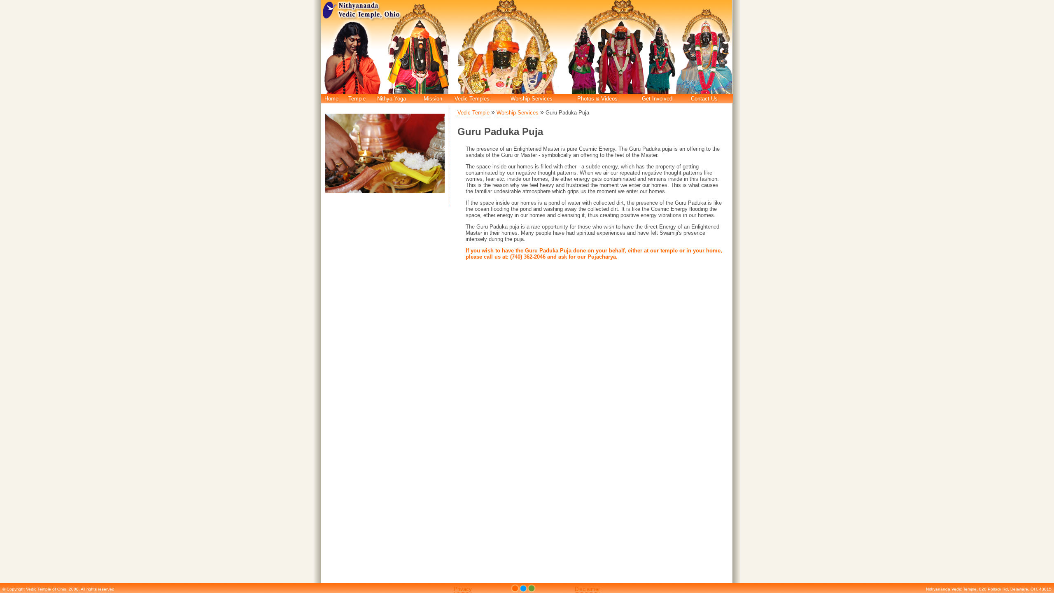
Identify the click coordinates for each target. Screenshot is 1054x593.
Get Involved (657, 99)
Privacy (463, 589)
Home (331, 99)
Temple (357, 99)
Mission (433, 99)
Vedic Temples (472, 99)
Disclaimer (587, 589)
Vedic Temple (473, 113)
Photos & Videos (597, 99)
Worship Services (532, 99)
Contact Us (704, 99)
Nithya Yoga (391, 99)
